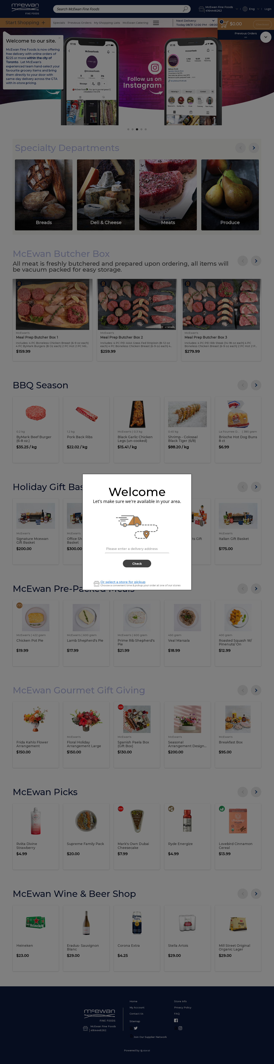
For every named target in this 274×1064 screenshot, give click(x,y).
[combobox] (137, 548)
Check (137, 563)
